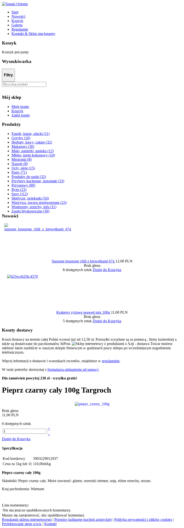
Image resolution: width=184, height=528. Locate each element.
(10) (21, 138)
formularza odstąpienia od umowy (73, 369)
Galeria (17, 25)
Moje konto (20, 107)
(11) (31, 134)
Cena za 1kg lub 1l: (17, 464)
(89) (23, 185)
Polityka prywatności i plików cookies (143, 519)
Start (15, 12)
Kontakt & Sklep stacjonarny (33, 34)
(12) (33, 151)
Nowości (18, 16)
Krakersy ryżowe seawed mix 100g (83, 312)
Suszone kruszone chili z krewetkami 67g (83, 261)
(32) (32, 142)
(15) (23, 168)
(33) (38, 181)
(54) (30, 198)
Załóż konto (21, 115)
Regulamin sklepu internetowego (27, 519)
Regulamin (20, 29)
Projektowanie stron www (22, 524)
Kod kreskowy (14, 458)
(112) (20, 194)
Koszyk (17, 21)
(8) (22, 159)
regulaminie (111, 361)
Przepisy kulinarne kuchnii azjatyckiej (83, 519)
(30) (23, 147)
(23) (19, 190)
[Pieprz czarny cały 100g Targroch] (92, 404)
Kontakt (50, 524)
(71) (19, 172)
